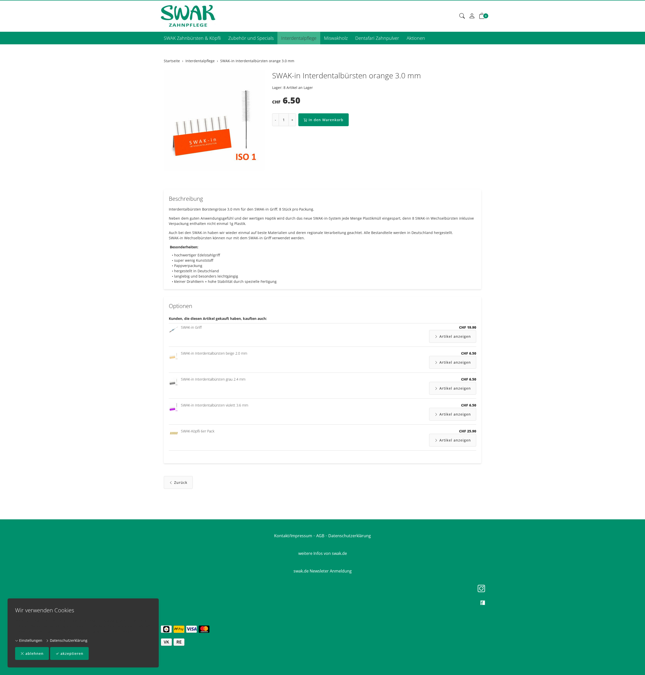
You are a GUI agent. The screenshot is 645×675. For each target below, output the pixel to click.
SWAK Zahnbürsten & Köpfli (192, 38)
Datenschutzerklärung (68, 640)
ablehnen (34, 653)
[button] (462, 16)
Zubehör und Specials (251, 38)
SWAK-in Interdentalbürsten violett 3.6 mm (214, 405)
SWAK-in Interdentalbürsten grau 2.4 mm (213, 379)
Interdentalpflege (298, 38)
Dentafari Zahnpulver (377, 38)
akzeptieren (71, 653)
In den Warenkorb (326, 119)
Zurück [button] (180, 482)
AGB (320, 535)
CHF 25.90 (467, 431)
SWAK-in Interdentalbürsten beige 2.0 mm (214, 353)
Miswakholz (336, 38)
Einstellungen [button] (30, 640)
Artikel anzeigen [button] (455, 336)
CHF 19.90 (467, 327)
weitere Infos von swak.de (322, 553)
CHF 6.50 (468, 353)
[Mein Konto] (472, 16)
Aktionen (416, 38)
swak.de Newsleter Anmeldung (323, 571)
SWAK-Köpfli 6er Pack (197, 431)
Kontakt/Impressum (293, 535)
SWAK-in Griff (191, 327)
